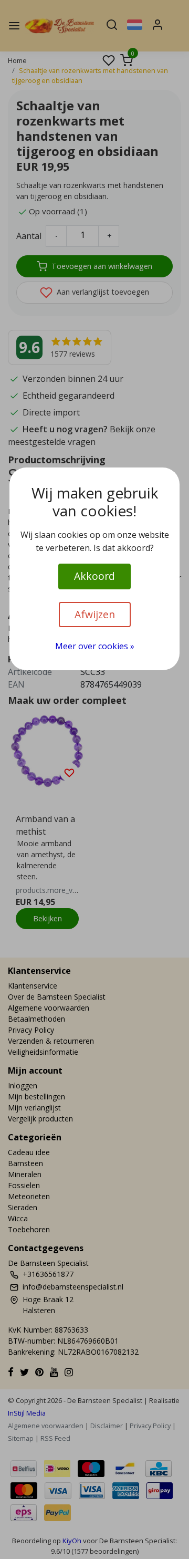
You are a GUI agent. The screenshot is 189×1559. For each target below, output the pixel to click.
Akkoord (94, 576)
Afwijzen (95, 614)
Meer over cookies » (94, 646)
